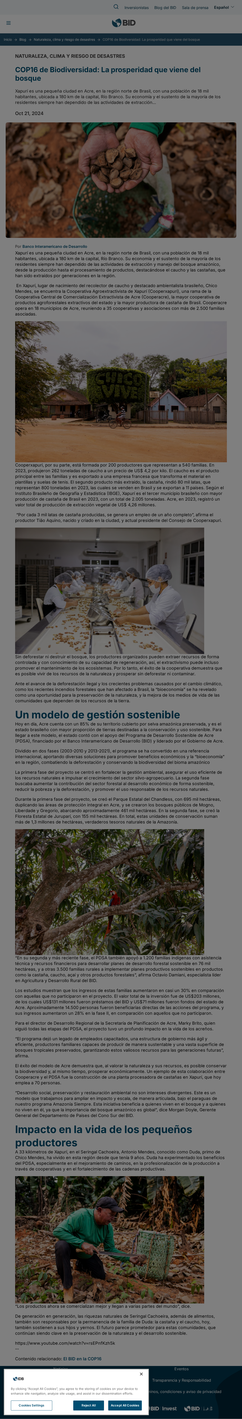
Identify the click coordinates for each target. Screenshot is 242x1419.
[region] (76, 1392)
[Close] (141, 1374)
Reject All (88, 1405)
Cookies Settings (31, 1405)
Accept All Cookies (125, 1405)
